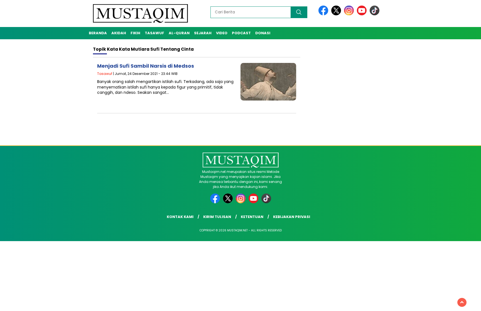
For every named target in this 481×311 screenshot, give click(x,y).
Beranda (98, 33)
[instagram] (350, 14)
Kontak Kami (180, 216)
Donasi (262, 33)
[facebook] (324, 14)
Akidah (118, 33)
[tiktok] (374, 14)
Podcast (241, 33)
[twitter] (337, 14)
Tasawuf (154, 33)
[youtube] (363, 14)
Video (221, 33)
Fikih (135, 33)
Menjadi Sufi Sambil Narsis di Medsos (145, 65)
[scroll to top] (462, 302)
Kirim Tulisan (217, 216)
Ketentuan (252, 216)
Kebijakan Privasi (291, 216)
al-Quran (179, 33)
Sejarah (203, 33)
